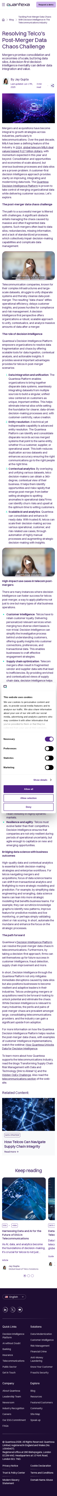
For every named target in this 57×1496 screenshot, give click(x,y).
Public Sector (9, 1366)
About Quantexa (11, 1390)
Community (36, 1408)
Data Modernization (41, 1333)
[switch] (49, 748)
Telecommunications (13, 1360)
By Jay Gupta (20, 79)
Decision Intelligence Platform (34, 942)
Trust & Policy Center (13, 1472)
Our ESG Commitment (14, 1420)
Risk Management (40, 1345)
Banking (6, 1349)
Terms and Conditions (41, 1472)
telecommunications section (19, 1079)
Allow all (28, 789)
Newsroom (8, 1402)
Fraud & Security (39, 1372)
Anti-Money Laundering (36, 1359)
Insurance (7, 1354)
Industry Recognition (13, 1408)
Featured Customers (41, 1402)
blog (11, 19)
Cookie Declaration (40, 1465)
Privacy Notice (10, 1465)
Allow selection (28, 798)
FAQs (5, 1425)
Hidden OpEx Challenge (16, 1075)
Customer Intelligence (42, 1339)
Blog (32, 1390)
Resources (36, 1396)
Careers (6, 1414)
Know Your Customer (41, 1366)
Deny (28, 807)
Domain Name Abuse (41, 1479)
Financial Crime (38, 1351)
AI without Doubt (11, 1343)
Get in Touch (9, 1372)
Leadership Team (11, 1396)
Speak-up (35, 1420)
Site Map (35, 1414)
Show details (40, 780)
